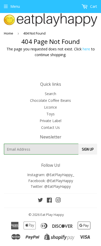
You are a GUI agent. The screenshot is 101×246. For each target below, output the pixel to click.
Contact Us (50, 127)
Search (50, 93)
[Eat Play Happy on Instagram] (58, 200)
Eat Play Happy (52, 214)
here (86, 48)
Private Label (50, 120)
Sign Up (88, 149)
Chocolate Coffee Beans (50, 100)
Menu (15, 6)
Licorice (50, 107)
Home (8, 33)
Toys (50, 113)
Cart (93, 6)
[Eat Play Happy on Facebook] (49, 200)
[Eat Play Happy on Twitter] (40, 200)
